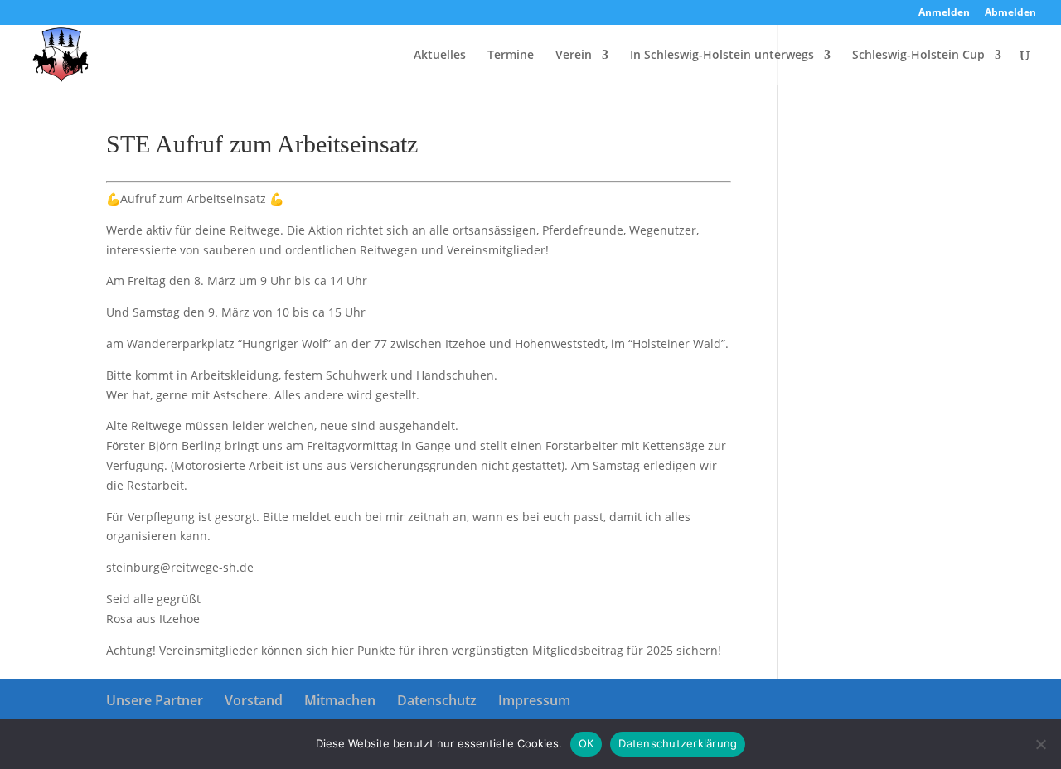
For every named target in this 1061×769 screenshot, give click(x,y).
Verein (573, 55)
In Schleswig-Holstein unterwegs (722, 55)
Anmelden (944, 13)
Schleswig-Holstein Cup (918, 55)
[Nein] (1040, 744)
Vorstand (254, 700)
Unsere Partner (154, 700)
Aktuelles (440, 55)
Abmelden (1010, 13)
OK (586, 743)
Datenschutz (437, 700)
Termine (510, 55)
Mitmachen (339, 700)
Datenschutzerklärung (677, 743)
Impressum (534, 700)
